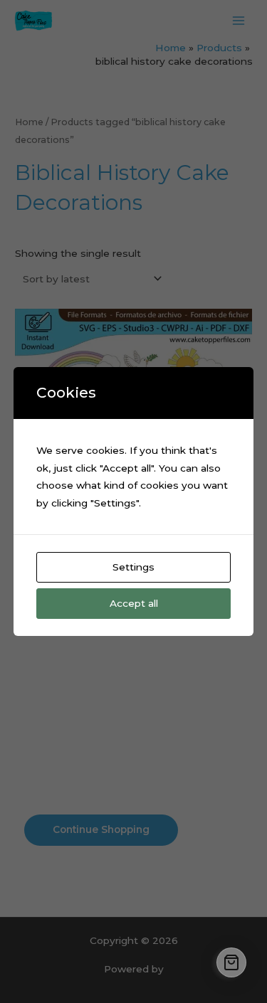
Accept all (134, 603)
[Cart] (231, 962)
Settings (133, 567)
